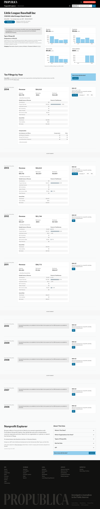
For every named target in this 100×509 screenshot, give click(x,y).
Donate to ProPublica (89, 2)
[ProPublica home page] (36, 499)
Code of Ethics (75, 503)
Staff (5, 474)
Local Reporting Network (48, 478)
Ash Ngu (23, 439)
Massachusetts (21, 6)
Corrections (64, 472)
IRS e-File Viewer (18, 444)
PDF (88, 95)
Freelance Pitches (65, 474)
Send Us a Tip (64, 471)
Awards (6, 478)
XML (92, 95)
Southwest (44, 474)
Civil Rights (26, 471)
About (5, 469)
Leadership (7, 472)
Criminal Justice (27, 474)
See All (24, 478)
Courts (24, 472)
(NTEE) (39, 46)
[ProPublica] (10, 2)
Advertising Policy (75, 505)
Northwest (44, 471)
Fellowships (7, 483)
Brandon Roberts (32, 439)
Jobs (5, 481)
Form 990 (6, 78)
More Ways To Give (84, 471)
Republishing (82, 503)
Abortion (25, 469)
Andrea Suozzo (9, 439)
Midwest (44, 469)
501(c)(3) (14, 38)
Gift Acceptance (84, 505)
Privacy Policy (90, 503)
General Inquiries (65, 469)
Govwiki (5, 446)
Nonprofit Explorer (10, 6)
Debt (24, 476)
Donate (81, 469)
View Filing (75, 95)
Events (6, 479)
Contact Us (75, 78)
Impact (6, 471)
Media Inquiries (65, 476)
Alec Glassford (17, 439)
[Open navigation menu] (81, 2)
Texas (43, 476)
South (43, 472)
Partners (6, 476)
